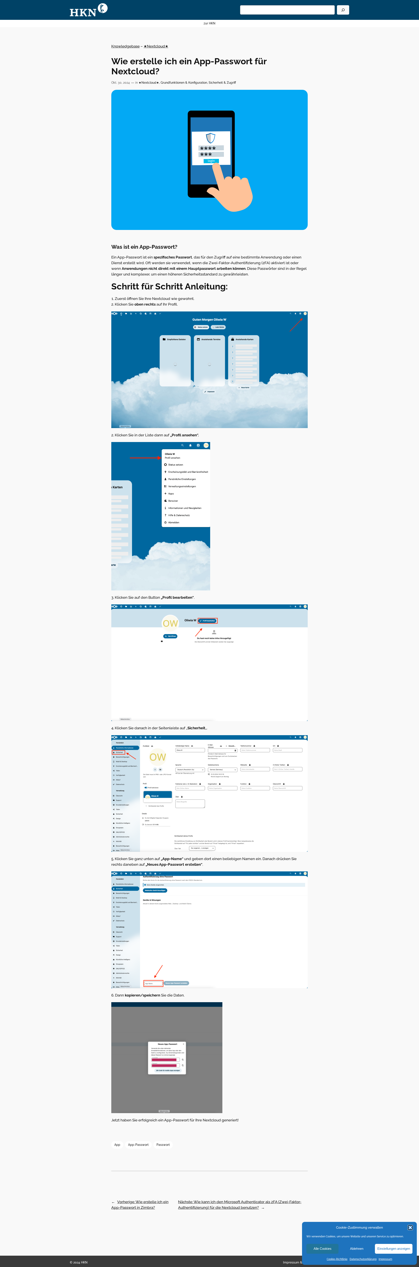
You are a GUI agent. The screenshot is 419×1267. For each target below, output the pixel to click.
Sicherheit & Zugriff (222, 82)
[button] (410, 1227)
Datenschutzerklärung (363, 1259)
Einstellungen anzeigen (393, 1248)
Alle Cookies (322, 1248)
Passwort (163, 1144)
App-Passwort (138, 1144)
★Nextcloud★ (156, 46)
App (117, 1144)
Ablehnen (356, 1248)
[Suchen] (343, 10)
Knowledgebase (125, 46)
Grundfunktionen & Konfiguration (184, 82)
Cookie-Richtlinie (337, 1259)
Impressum (385, 1259)
